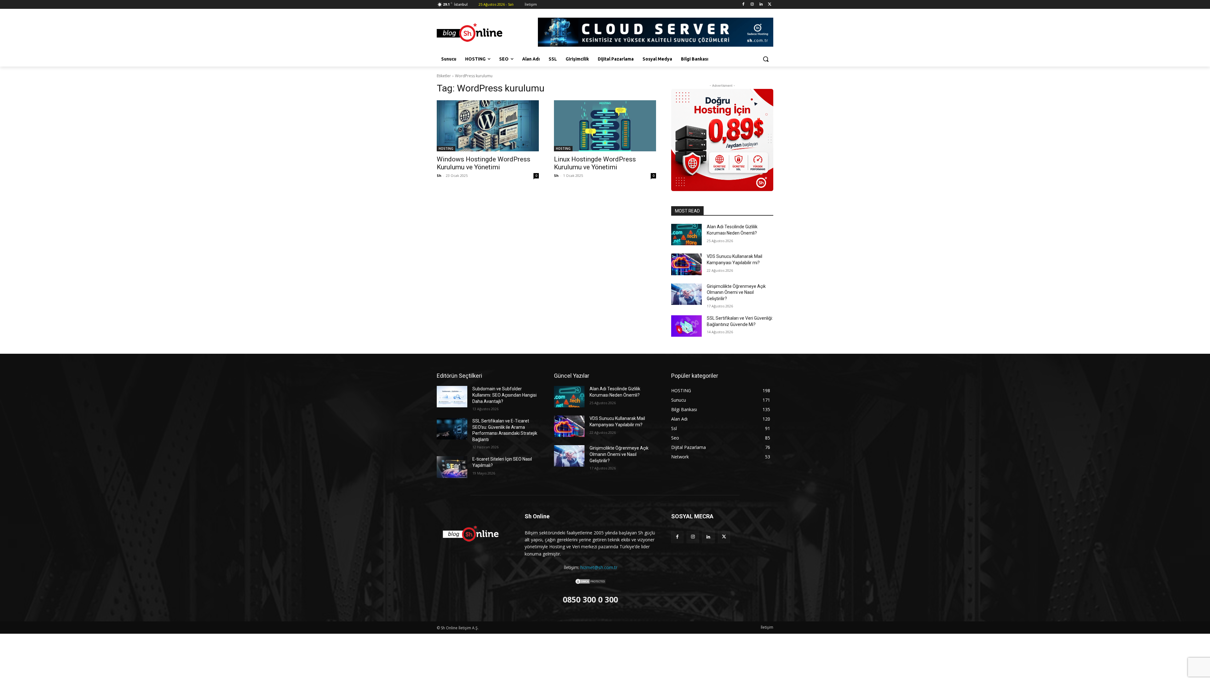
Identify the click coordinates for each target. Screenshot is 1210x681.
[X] (769, 4)
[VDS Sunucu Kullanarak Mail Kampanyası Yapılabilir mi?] (686, 264)
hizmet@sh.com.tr (598, 567)
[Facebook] (743, 4)
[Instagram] (752, 4)
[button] (765, 59)
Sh (439, 175)
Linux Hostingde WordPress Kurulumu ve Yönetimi (595, 163)
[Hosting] (487, 33)
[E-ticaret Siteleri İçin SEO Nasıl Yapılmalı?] (452, 467)
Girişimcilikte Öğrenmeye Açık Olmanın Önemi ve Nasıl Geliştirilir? (736, 292)
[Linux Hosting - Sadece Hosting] (722, 140)
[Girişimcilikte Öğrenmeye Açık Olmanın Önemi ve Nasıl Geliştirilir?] (686, 294)
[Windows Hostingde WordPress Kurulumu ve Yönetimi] (488, 125)
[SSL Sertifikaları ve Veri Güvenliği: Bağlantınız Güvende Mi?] (686, 326)
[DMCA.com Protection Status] (590, 583)
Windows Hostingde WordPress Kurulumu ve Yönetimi (483, 163)
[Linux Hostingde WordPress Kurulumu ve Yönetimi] (605, 125)
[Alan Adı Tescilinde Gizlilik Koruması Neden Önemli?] (686, 234)
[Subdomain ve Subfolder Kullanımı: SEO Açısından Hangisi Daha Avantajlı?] (452, 396)
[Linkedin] (760, 4)
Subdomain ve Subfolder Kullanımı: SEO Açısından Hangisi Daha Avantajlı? (504, 395)
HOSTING (446, 148)
